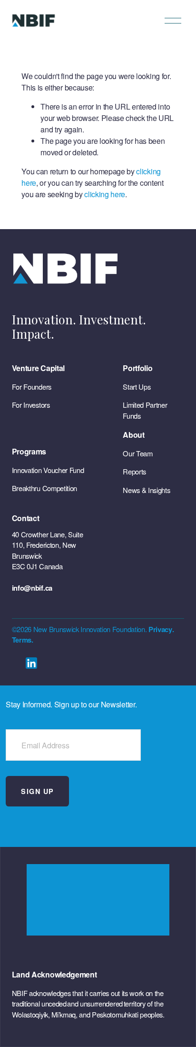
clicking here (104, 194)
